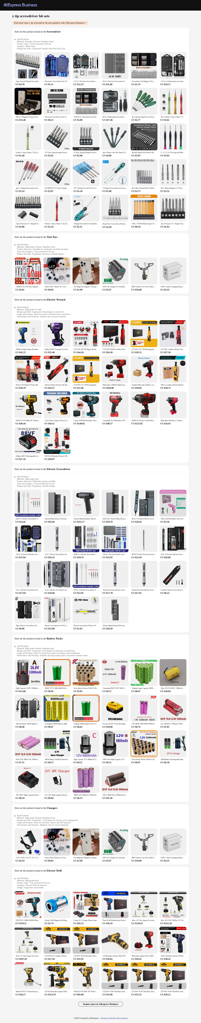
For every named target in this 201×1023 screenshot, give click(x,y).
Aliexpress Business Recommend (113, 1018)
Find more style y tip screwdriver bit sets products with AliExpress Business (49, 23)
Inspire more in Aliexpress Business (100, 1004)
